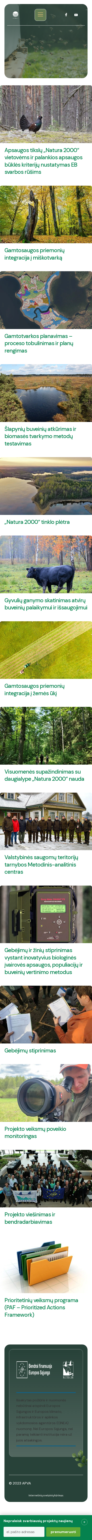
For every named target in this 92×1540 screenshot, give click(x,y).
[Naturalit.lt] (15, 15)
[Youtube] (76, 15)
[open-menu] (40, 15)
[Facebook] (66, 15)
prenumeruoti (63, 1531)
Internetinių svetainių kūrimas (46, 1495)
